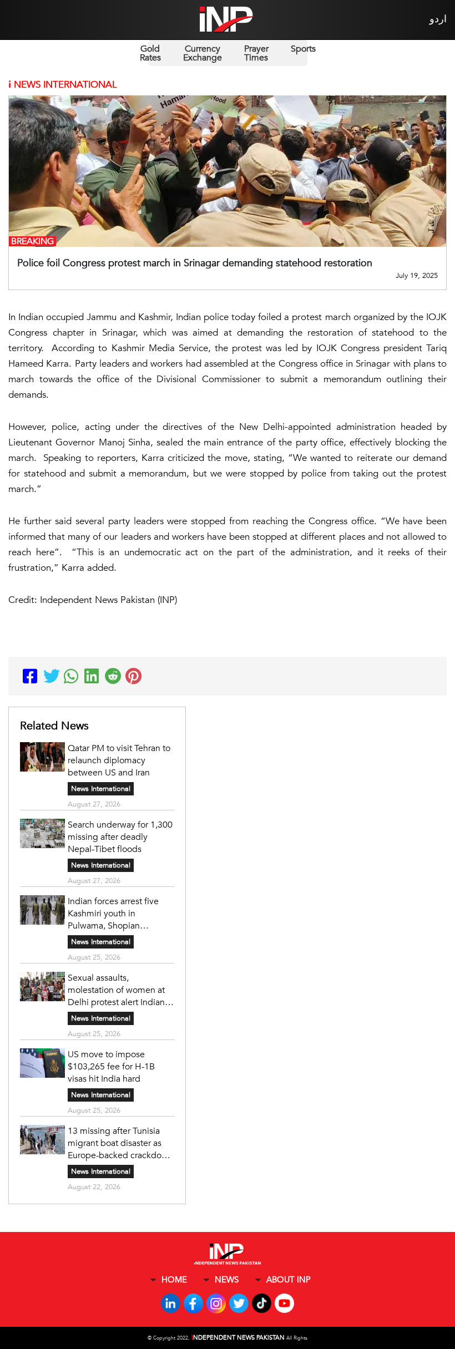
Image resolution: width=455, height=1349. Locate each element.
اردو (438, 19)
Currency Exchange (202, 53)
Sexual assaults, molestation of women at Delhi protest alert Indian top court (116, 990)
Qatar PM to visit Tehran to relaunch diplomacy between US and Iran (119, 760)
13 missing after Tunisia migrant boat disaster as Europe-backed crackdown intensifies (120, 1143)
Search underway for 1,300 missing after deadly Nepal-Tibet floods (120, 837)
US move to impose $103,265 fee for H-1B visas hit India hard (111, 1066)
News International (100, 789)
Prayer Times (256, 53)
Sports (303, 49)
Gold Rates (150, 53)
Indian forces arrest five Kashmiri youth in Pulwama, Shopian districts (113, 913)
